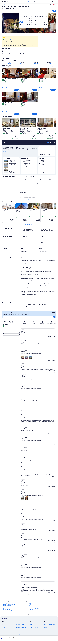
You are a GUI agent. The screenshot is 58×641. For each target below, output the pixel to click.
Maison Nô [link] (4, 607)
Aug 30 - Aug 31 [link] (8, 63)
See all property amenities (24, 233)
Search (54, 10)
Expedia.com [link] (4, 614)
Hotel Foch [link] (30, 605)
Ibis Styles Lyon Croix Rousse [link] (33, 607)
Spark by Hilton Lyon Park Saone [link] (7, 606)
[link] (54, 4)
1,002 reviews (11, 39)
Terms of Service (8, 638)
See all (3, 54)
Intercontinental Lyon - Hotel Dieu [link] (8, 608)
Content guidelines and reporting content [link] (35, 633)
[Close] (57, 638)
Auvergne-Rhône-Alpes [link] (14, 614)
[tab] (5, 601)
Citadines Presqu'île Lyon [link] (6, 603)
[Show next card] (55, 128)
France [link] (9, 614)
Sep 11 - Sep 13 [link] (50, 63)
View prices (16, 89)
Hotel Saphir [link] (30, 610)
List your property (41, 1)
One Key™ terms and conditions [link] (34, 627)
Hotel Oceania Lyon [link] (31, 606)
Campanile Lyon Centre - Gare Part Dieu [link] (9, 604)
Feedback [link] (3, 634)
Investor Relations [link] (4, 630)
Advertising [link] (3, 631)
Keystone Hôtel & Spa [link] (6, 609)
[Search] (54, 317)
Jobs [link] (2, 624)
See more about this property (24, 199)
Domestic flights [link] (18, 628)
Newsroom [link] (3, 628)
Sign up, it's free (52, 142)
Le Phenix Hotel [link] (31, 609)
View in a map (41, 155)
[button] (24, 18)
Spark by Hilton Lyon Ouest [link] (7, 605)
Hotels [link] (7, 614)
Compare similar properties (29, 224)
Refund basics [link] (45, 627)
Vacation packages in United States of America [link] (21, 627)
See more (4, 151)
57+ (54, 31)
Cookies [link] (31, 624)
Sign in (55, 1)
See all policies (23, 252)
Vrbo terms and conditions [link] (33, 628)
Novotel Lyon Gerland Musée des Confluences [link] (35, 608)
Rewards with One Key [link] (18, 633)
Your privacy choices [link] (32, 631)
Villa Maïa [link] (30, 604)
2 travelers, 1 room (41, 10)
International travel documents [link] (47, 630)
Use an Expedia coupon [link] (47, 628)
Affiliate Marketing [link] (4, 633)
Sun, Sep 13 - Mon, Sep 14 (25, 10)
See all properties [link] (6, 4)
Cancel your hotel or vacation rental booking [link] (49, 624)
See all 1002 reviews (24, 595)
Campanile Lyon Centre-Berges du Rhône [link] (9, 610)
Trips (49, 1)
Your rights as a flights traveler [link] (47, 631)
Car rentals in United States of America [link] (20, 630)
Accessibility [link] (31, 630)
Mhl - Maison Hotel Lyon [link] (32, 603)
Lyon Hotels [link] (19, 614)
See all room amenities (24, 243)
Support (46, 1)
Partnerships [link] (3, 627)
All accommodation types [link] (19, 631)
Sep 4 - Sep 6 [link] (36, 63)
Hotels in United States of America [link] (20, 624)
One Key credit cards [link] (18, 634)
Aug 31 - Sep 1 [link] (22, 63)
